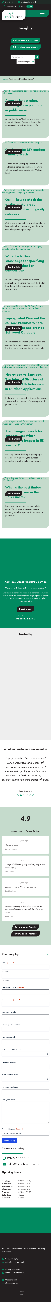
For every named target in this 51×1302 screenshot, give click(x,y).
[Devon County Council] (25, 728)
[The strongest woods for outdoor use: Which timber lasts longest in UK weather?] (25, 422)
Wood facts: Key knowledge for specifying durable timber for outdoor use (24, 263)
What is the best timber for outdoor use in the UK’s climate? (23, 492)
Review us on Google (25, 927)
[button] (37, 57)
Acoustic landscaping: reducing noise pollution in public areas (23, 105)
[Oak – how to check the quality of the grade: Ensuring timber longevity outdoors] (25, 191)
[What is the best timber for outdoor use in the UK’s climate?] (25, 479)
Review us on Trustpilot (25, 933)
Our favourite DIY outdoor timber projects (25, 152)
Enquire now (25, 609)
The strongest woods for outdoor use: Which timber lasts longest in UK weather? (24, 438)
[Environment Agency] (25, 681)
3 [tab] (24, 795)
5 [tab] (30, 795)
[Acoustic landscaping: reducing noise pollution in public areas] (25, 92)
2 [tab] (21, 795)
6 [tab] (33, 795)
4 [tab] (27, 795)
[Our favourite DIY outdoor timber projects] (25, 142)
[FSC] (17, 1215)
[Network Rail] (25, 649)
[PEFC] (38, 1215)
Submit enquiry (9, 1140)
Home (4, 79)
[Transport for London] (25, 665)
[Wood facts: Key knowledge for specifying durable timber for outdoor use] (25, 247)
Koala (29, 1295)
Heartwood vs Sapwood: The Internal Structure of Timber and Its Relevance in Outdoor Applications (24, 381)
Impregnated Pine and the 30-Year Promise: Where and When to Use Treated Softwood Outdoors (25, 325)
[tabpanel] (25, 775)
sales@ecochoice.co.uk (23, 1164)
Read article (14, 103)
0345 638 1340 (25, 618)
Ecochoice (13, 15)
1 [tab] (18, 795)
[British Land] (25, 697)
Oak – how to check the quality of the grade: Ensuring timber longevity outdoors (25, 206)
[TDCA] (11, 1225)
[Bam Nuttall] (25, 712)
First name (5, 971)
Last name (5, 980)
